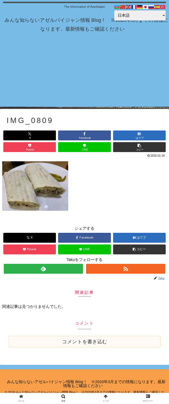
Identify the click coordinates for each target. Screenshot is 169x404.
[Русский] (151, 7)
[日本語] (146, 7)
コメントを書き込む (84, 341)
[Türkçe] (163, 7)
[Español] (157, 7)
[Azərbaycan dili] (117, 7)
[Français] (134, 7)
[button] (139, 147)
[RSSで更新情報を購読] (125, 269)
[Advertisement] (84, 76)
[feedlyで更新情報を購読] (43, 269)
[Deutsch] (140, 7)
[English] (128, 7)
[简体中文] (123, 7)
